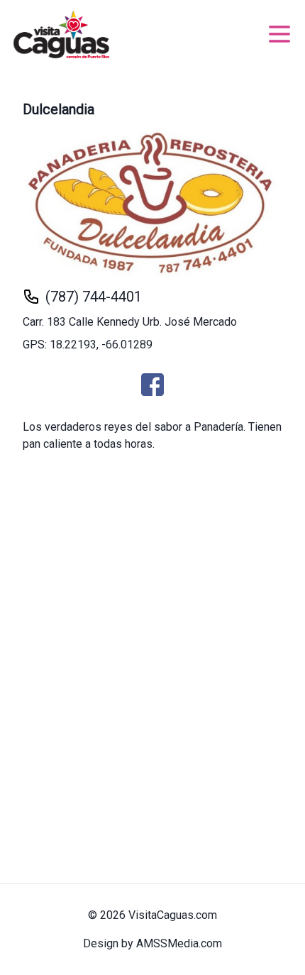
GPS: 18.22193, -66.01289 (87, 344)
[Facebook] (152, 384)
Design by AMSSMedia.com (152, 943)
